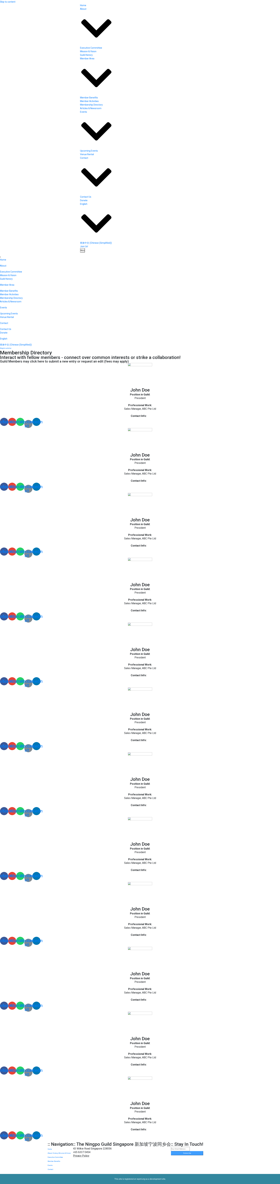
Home (83, 5)
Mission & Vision (88, 51)
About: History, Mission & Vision (59, 1153)
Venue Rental (87, 154)
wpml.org (141, 1179)
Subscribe (187, 1153)
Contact (50, 1169)
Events (50, 1165)
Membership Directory (91, 104)
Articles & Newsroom (90, 108)
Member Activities (89, 101)
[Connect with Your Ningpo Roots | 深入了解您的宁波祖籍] (64, 7)
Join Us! (84, 246)
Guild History (86, 55)
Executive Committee (91, 48)
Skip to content (7, 1)
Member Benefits (89, 97)
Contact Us (85, 197)
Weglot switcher (6, 348)
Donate (84, 200)
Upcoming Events (89, 150)
